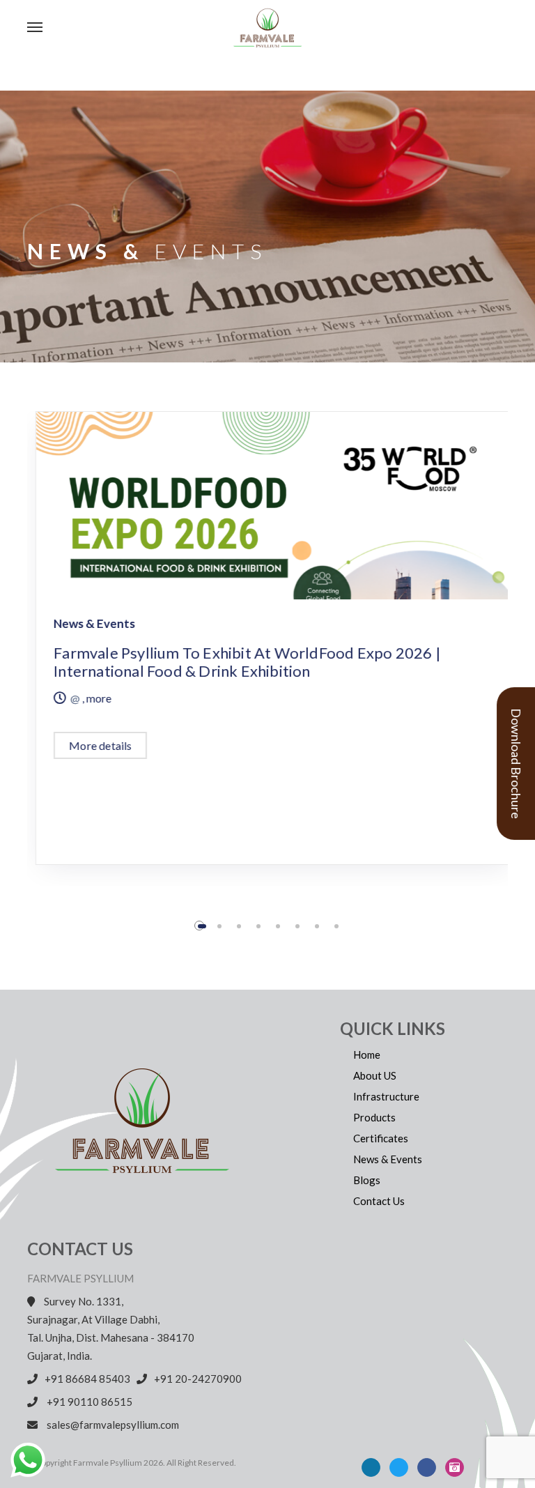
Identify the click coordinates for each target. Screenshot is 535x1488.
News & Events (86, 623)
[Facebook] (426, 1467)
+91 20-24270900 (198, 1378)
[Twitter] (398, 1467)
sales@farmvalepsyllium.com (112, 1424)
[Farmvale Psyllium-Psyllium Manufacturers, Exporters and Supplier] (302, 28)
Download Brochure (516, 763)
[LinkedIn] (371, 1467)
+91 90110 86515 (92, 1401)
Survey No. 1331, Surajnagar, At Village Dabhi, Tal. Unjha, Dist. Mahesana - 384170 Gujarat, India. (110, 1328)
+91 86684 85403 (89, 1378)
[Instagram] (454, 1467)
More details (92, 745)
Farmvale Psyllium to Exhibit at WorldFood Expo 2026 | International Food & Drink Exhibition (239, 661)
